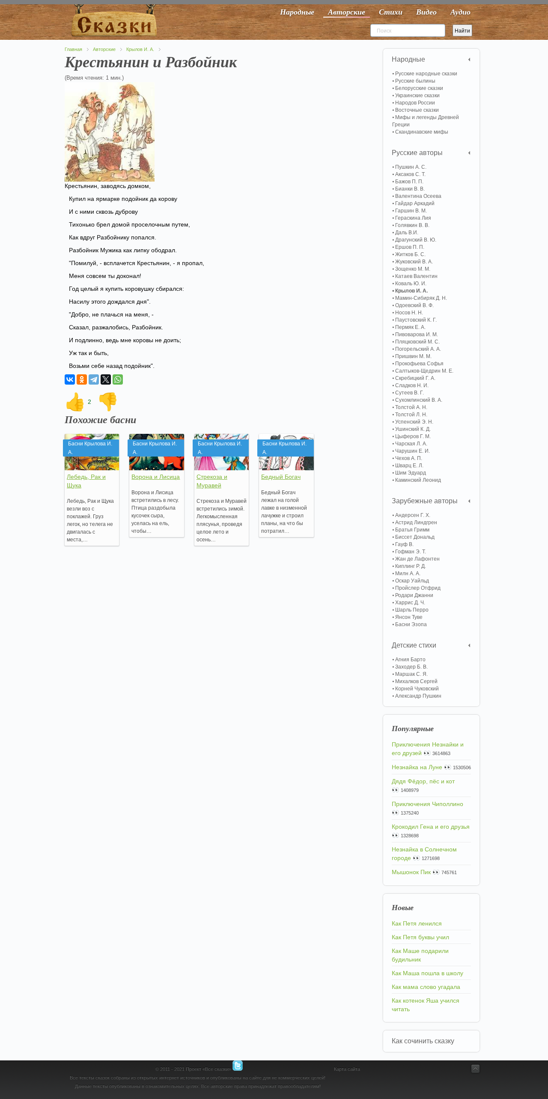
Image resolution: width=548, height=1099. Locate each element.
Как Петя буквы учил (420, 937)
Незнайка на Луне (417, 767)
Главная (73, 49)
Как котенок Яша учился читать (425, 1004)
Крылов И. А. (140, 49)
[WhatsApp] (118, 379)
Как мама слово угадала (426, 986)
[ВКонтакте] (70, 379)
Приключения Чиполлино (427, 803)
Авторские (104, 49)
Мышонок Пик (411, 872)
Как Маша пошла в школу (427, 973)
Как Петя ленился (417, 923)
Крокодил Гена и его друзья (431, 826)
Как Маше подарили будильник (420, 955)
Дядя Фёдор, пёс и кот (423, 781)
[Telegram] (94, 379)
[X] (106, 379)
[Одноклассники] (82, 379)
